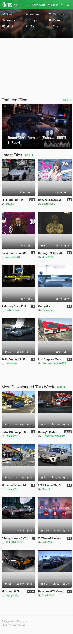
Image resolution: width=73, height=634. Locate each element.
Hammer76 (11, 436)
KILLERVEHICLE (14, 542)
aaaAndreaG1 (12, 257)
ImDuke (9, 203)
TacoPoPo (11, 363)
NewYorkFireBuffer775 (54, 363)
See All (67, 99)
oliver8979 (47, 257)
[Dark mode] (62, 4)
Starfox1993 (48, 203)
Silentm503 (48, 595)
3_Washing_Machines (53, 436)
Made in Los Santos (13, 625)
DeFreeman (48, 310)
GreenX (46, 489)
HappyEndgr (12, 595)
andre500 (47, 542)
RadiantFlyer (12, 310)
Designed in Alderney (14, 621)
